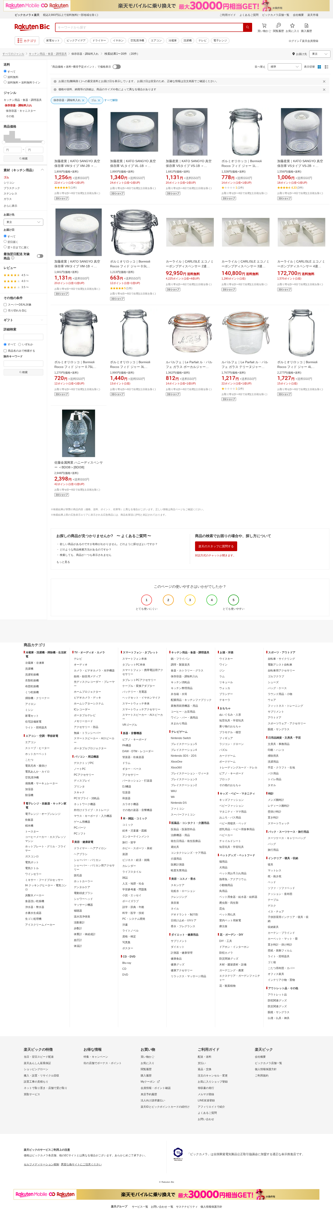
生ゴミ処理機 (33, 918)
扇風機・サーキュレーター (41, 783)
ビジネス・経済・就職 (136, 860)
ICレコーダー (82, 709)
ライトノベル (130, 930)
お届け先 (9, 214)
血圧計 (78, 940)
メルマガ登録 (206, 1094)
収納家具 (273, 927)
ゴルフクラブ (276, 676)
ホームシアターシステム (89, 703)
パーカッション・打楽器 (137, 780)
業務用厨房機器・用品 (184, 705)
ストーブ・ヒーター (37, 748)
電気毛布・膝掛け (36, 765)
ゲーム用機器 (82, 821)
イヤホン (118, 40)
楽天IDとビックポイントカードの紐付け (165, 1106)
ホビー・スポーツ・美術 (137, 848)
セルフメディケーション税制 (41, 1164)
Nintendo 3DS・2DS (183, 755)
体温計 (78, 946)
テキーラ (224, 700)
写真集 (126, 942)
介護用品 (176, 858)
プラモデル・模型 (230, 732)
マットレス (274, 870)
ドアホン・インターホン (234, 946)
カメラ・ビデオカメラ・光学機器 (94, 670)
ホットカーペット (36, 754)
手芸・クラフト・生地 (281, 767)
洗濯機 (187, 40)
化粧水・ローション (183, 891)
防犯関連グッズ (277, 1000)
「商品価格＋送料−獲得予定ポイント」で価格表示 (80, 66)
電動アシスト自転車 (280, 664)
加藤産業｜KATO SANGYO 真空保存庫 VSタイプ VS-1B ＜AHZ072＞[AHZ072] (189, 165)
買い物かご (147, 1056)
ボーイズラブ (130, 901)
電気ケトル (32, 868)
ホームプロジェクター (87, 691)
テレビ (202, 40)
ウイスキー (226, 658)
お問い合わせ (206, 1119)
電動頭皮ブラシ (83, 893)
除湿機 (29, 795)
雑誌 (125, 877)
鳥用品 (223, 891)
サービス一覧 (140, 1206)
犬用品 (223, 867)
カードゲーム (227, 755)
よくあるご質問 (248, 15)
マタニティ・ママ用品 (232, 811)
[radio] (5, 71)
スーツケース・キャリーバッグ (287, 838)
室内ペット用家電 (230, 920)
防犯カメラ (226, 952)
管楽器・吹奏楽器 (133, 757)
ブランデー (226, 694)
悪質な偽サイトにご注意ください (81, 1164)
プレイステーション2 (184, 785)
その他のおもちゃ (230, 785)
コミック (127, 824)
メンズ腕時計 (276, 799)
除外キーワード (13, 356)
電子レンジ (220, 40)
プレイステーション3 (184, 779)
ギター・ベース (131, 768)
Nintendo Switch (181, 738)
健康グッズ (177, 964)
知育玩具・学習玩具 (231, 720)
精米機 (29, 825)
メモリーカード (83, 721)
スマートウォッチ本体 (136, 703)
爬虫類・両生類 (228, 902)
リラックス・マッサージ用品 (188, 976)
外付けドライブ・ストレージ (91, 810)
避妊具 (175, 847)
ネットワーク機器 (85, 804)
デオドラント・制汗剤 (184, 914)
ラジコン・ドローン (231, 744)
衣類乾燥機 (32, 680)
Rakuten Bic (32, 27)
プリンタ (79, 786)
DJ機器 (126, 786)
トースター (32, 831)
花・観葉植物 (227, 985)
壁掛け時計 (274, 811)
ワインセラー (33, 874)
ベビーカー (226, 835)
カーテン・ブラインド (281, 932)
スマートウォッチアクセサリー (141, 709)
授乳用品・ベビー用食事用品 (237, 829)
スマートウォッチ (279, 823)
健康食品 (176, 958)
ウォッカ (224, 688)
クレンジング (179, 896)
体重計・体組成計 (85, 934)
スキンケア (177, 885)
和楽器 (126, 798)
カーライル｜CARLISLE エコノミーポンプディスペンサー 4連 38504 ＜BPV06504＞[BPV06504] (301, 266)
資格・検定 (129, 936)
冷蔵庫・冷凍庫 (34, 662)
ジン (222, 670)
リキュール (226, 682)
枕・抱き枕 (274, 876)
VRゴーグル (129, 724)
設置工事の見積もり (36, 1081)
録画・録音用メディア (87, 676)
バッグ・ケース (277, 688)
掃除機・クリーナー (37, 698)
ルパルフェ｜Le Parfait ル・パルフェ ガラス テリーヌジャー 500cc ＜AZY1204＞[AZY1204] (245, 366)
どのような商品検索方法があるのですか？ (85, 549)
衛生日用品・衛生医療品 (186, 841)
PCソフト (80, 833)
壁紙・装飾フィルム (280, 950)
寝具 (270, 864)
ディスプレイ (82, 780)
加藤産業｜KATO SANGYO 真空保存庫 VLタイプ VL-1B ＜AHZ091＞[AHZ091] (133, 165)
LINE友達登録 (206, 1100)
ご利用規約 (261, 1075)
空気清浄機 (137, 40)
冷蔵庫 (173, 40)
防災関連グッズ (228, 958)
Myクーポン (148, 1081)
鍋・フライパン (180, 658)
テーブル (273, 899)
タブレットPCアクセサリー (139, 680)
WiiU (174, 791)
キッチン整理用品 (182, 688)
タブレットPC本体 (133, 664)
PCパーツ (80, 827)
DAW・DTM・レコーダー (138, 751)
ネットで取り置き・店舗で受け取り (45, 1088)
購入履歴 (146, 1075)
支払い (202, 1063)
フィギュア (226, 738)
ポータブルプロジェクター (90, 748)
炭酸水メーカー (34, 895)
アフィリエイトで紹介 (211, 1106)
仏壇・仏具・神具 (279, 1018)
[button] (6, 136)
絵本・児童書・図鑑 (134, 830)
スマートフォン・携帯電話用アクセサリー (142, 672)
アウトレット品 (277, 994)
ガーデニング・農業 (231, 970)
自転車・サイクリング (281, 658)
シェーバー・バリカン (87, 860)
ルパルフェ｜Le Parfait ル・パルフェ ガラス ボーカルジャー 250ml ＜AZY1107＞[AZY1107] (189, 366)
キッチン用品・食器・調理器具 (48, 53)
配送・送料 (204, 1056)
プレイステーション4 (184, 749)
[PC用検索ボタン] (247, 27)
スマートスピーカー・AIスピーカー (94, 740)
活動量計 (79, 922)
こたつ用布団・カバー (281, 968)
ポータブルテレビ (85, 715)
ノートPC (80, 768)
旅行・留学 (129, 842)
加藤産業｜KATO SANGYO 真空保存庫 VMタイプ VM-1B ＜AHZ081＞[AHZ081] (77, 266)
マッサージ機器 (83, 904)
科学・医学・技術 (133, 913)
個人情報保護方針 (266, 1069)
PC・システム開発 (133, 918)
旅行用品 (273, 849)
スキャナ (79, 792)
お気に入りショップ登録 (213, 1081)
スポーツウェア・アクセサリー (287, 723)
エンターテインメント (136, 836)
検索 (25, 158)
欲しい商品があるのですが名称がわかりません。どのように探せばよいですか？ (109, 544)
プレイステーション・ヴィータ (190, 773)
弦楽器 (126, 792)
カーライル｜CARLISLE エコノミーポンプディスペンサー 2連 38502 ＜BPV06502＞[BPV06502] (190, 266)
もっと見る (63, 562)
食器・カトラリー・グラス (187, 670)
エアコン (156, 40)
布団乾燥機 (32, 686)
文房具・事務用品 (279, 744)
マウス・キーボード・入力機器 (93, 816)
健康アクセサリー (182, 970)
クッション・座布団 (280, 894)
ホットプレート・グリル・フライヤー (45, 848)
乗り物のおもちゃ (230, 726)
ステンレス (10, 193)
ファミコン (177, 808)
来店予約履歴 (149, 1094)
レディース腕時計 (279, 805)
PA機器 (126, 745)
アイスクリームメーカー (40, 924)
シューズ (273, 682)
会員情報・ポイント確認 (156, 1088)
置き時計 (273, 817)
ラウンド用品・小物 (280, 694)
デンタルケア (82, 887)
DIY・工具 (225, 941)
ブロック (224, 779)
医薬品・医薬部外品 (183, 829)
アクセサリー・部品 (86, 727)
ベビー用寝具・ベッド (232, 823)
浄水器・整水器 (34, 907)
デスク (272, 905)
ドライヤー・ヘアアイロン (90, 848)
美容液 (175, 902)
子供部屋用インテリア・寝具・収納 (288, 919)
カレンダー (129, 866)
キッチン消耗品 (180, 682)
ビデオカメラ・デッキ (87, 697)
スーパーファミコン (183, 814)
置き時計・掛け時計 (280, 944)
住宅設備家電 (33, 721)
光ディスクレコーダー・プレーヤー (94, 683)
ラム (222, 676)
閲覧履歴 (146, 1069)
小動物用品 (226, 885)
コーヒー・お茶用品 (183, 711)
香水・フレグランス (183, 926)
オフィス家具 (276, 974)
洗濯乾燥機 (32, 674)
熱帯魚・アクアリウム (232, 879)
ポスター (127, 948)
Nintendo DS (179, 802)
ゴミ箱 (272, 962)
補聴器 (78, 910)
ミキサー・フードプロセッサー (44, 880)
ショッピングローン (36, 1069)
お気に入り (147, 1063)
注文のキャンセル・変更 (213, 1075)
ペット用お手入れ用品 (232, 873)
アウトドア (274, 717)
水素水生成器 (33, 913)
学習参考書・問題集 (134, 889)
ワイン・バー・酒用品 (184, 717)
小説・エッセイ (131, 895)
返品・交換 (204, 1069)
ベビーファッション (231, 805)
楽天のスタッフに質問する (216, 546)
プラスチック (12, 188)
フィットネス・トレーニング (285, 705)
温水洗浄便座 (82, 916)
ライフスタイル (131, 871)
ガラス (8, 199)
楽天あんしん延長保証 (37, 1063)
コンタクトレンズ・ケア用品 (188, 852)
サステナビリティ (187, 1206)
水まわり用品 (179, 723)
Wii (173, 797)
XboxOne (176, 761)
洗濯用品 (273, 761)
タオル (272, 785)
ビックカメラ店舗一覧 (275, 15)
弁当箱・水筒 (179, 694)
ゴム (6, 177)
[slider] (3, 142)
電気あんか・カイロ (37, 771)
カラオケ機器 (130, 804)
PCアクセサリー (84, 774)
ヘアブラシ (80, 854)
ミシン (29, 709)
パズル (223, 749)
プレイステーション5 (184, 744)
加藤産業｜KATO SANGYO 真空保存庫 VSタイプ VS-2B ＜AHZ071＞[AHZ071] (300, 165)
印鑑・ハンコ (276, 749)
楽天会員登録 (310, 41)
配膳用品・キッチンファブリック (191, 700)
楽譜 (125, 854)
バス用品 (273, 773)
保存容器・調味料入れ (184, 676)
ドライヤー (99, 40)
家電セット (53, 40)
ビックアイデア (76, 40)
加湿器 (29, 789)
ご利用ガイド (228, 15)
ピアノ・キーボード (134, 739)
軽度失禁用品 (179, 870)
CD (124, 968)
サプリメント (179, 941)
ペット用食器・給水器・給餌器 (238, 896)
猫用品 (223, 861)
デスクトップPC (84, 763)
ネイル (175, 908)
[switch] (40, 256)
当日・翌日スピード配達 (39, 1056)
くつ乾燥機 (32, 692)
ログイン (294, 41)
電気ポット (32, 862)
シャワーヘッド (83, 899)
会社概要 (298, 15)
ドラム (126, 763)
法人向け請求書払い (153, 1100)
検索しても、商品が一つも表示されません (85, 555)
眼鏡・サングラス (279, 729)
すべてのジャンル (13, 53)
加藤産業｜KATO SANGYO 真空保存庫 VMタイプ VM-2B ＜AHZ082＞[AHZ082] (77, 165)
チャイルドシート (230, 841)
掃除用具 (273, 755)
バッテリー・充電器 (134, 691)
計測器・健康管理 (182, 952)
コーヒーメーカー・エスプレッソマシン (45, 839)
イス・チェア (276, 911)
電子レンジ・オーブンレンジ (42, 813)
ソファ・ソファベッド (281, 888)
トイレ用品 (274, 779)
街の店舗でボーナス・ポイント (103, 1063)
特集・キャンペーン (96, 1056)
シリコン (9, 182)
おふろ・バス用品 (230, 817)
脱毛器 (78, 875)
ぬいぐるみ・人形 (230, 714)
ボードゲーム (227, 761)
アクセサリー (130, 774)
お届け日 (9, 229)
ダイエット (177, 946)
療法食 (223, 926)
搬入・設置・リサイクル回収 (41, 1075)
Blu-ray (126, 963)
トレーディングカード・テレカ (238, 767)
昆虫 (222, 908)
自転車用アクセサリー (281, 670)
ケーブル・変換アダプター (138, 685)
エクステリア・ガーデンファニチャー (239, 977)
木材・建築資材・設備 (232, 964)
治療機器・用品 (180, 835)
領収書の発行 (206, 1088)
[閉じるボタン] (324, 81)
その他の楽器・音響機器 (137, 810)
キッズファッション (231, 799)
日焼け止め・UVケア (183, 920)
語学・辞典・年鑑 (133, 907)
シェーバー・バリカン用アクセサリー (94, 867)
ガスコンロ (32, 856)
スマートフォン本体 (134, 658)
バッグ (272, 844)
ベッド (272, 882)
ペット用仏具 (227, 914)
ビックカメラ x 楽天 (27, 15)
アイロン (30, 704)
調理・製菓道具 (180, 664)
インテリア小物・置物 (281, 979)
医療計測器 (177, 864)
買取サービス (32, 1094)
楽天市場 (312, 15)
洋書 (125, 924)
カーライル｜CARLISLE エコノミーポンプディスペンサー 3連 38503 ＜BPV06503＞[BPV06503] (246, 266)
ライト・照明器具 (36, 727)
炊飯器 (29, 819)
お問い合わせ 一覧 (162, 1206)
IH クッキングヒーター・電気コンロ (46, 887)
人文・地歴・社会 (133, 883)
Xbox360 (176, 767)
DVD (125, 974)
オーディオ (80, 664)
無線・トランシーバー (87, 733)
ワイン (223, 664)
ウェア (272, 700)
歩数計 (78, 928)
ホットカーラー (83, 881)
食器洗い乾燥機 (34, 901)
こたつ (29, 759)
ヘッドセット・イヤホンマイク (141, 697)
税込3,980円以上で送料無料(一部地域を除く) (70, 15)
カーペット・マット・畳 (283, 938)
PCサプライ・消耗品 (86, 798)
